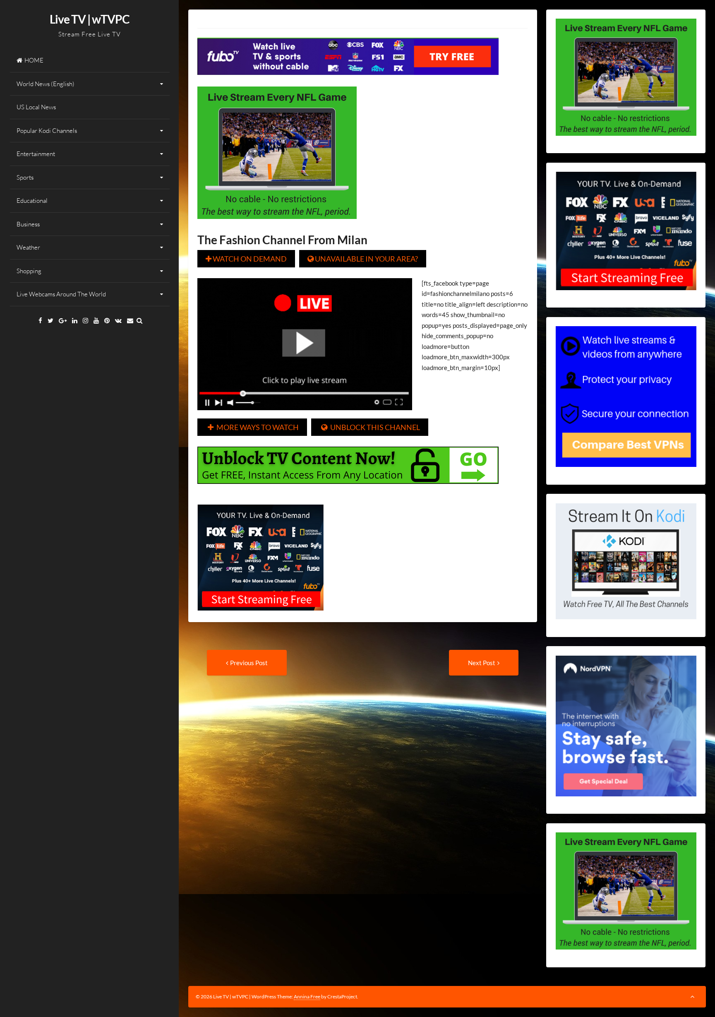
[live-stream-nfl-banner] (277, 224)
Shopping (29, 271)
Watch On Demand (246, 258)
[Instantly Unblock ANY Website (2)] (348, 489)
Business (28, 224)
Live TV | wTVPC (90, 19)
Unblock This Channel (370, 427)
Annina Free (307, 996)
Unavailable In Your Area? (362, 258)
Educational (32, 200)
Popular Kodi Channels (47, 131)
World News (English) (45, 84)
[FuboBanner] (348, 80)
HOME (33, 60)
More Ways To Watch (253, 427)
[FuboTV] (260, 616)
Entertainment (36, 154)
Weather (28, 247)
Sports (25, 177)
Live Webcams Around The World (61, 294)
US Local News (36, 107)
